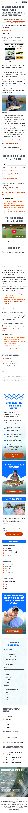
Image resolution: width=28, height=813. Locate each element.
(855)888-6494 (11, 777)
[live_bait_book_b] (14, 51)
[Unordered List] (11, 380)
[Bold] (3, 380)
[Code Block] (14, 380)
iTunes (5, 143)
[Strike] (7, 380)
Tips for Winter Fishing (11, 363)
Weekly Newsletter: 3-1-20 (17, 22)
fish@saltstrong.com (11, 775)
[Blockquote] (12, 380)
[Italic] (4, 380)
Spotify (18, 143)
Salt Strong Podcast (18, 21)
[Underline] (6, 380)
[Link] (15, 380)
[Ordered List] (9, 380)
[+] (18, 380)
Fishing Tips (9, 21)
